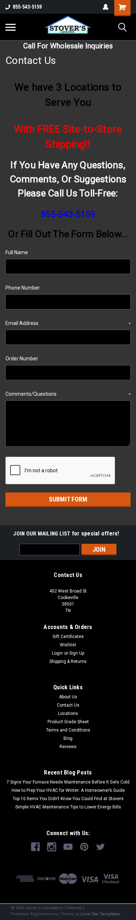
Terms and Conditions (68, 730)
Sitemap (74, 908)
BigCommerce (44, 914)
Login (57, 653)
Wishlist (68, 644)
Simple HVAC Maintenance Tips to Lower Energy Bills (68, 807)
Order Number (21, 358)
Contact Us (68, 705)
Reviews (68, 746)
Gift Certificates (68, 636)
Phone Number (22, 288)
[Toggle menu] (10, 27)
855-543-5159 (27, 7)
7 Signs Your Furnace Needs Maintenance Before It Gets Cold (68, 782)
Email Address (68, 323)
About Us (68, 696)
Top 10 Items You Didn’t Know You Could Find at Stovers (68, 798)
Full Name (16, 252)
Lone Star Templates (100, 914)
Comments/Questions (68, 394)
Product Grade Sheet (68, 721)
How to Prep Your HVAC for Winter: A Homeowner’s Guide (68, 790)
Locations (68, 713)
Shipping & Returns (68, 661)
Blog (68, 738)
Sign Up (76, 653)
